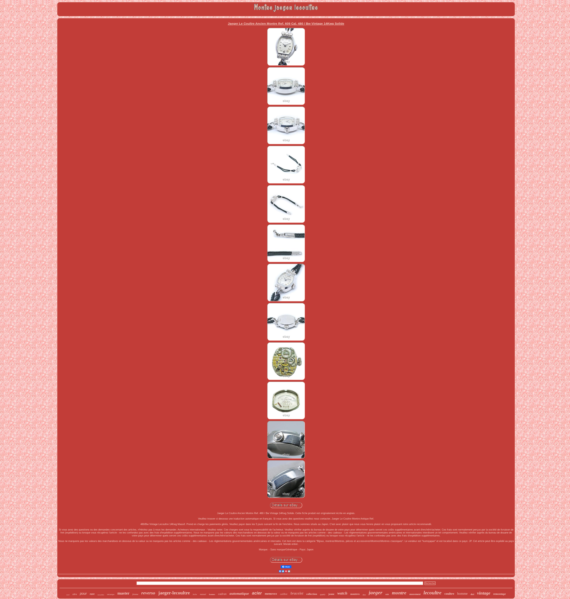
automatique (239, 593)
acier (257, 593)
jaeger (375, 592)
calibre (284, 594)
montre (399, 592)
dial (472, 594)
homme (462, 593)
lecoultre (432, 592)
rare (92, 593)
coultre (449, 593)
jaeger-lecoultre (174, 592)
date (364, 595)
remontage (499, 593)
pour (83, 593)
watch (342, 593)
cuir (387, 594)
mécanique (110, 594)
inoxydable (101, 595)
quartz (322, 594)
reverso (148, 592)
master (123, 593)
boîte (195, 594)
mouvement (415, 594)
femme (135, 594)
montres (355, 593)
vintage (483, 593)
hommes (212, 594)
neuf (67, 595)
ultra (74, 594)
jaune (331, 594)
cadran (222, 593)
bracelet (296, 593)
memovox (271, 593)
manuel (203, 594)
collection (311, 593)
